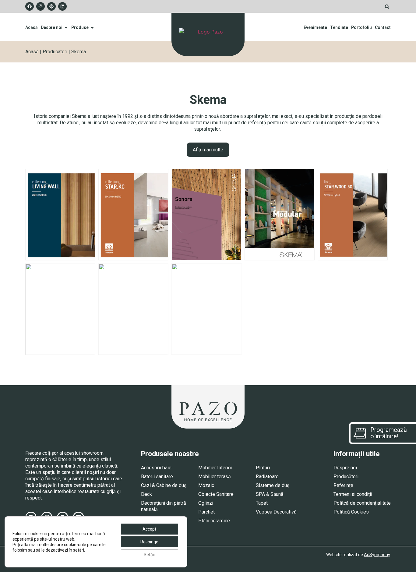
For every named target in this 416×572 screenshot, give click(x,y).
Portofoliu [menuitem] (361, 27)
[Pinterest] (51, 6)
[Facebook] (29, 6)
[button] (387, 6)
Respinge (149, 541)
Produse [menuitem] (80, 27)
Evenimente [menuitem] (315, 27)
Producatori (55, 52)
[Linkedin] (62, 6)
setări (78, 550)
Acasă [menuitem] (31, 27)
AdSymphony (377, 554)
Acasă (32, 52)
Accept (149, 529)
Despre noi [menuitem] (51, 27)
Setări (149, 554)
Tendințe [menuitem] (339, 27)
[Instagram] (40, 6)
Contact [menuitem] (383, 27)
